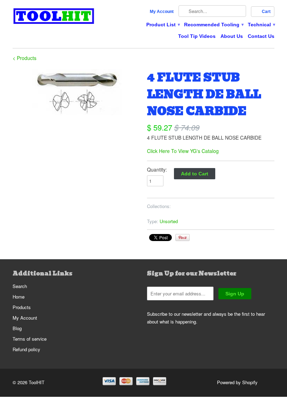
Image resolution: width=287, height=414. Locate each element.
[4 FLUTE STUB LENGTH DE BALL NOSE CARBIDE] (76, 92)
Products (22, 307)
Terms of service (30, 338)
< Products (24, 57)
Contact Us (261, 36)
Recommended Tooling (213, 24)
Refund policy (26, 349)
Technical (261, 24)
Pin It (182, 237)
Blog (17, 328)
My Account (162, 11)
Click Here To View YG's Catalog (183, 150)
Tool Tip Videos (197, 36)
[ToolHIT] (54, 17)
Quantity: (157, 169)
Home (18, 296)
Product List (162, 24)
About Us (231, 36)
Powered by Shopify (237, 382)
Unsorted (169, 221)
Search (20, 286)
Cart (266, 11)
